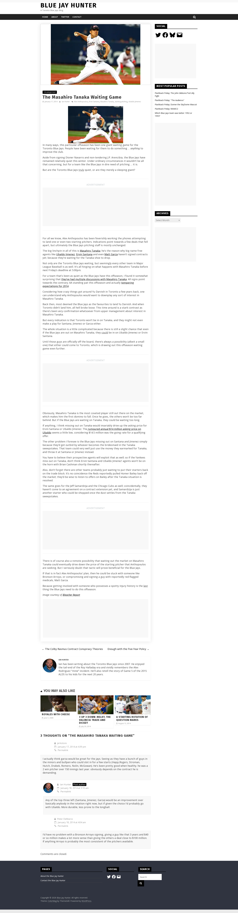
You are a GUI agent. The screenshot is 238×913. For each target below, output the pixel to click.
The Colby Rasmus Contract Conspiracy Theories (72, 649)
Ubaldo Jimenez (135, 101)
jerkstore (62, 743)
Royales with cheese (56, 714)
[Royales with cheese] (58, 697)
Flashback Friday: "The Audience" (169, 100)
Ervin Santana (94, 101)
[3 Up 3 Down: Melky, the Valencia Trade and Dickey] (95, 697)
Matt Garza (111, 254)
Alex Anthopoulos (81, 101)
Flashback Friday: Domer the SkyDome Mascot (176, 104)
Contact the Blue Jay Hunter (52, 880)
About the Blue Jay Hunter (52, 876)
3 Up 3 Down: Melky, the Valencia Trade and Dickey (95, 719)
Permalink (63, 750)
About (54, 17)
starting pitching (121, 101)
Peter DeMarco (65, 818)
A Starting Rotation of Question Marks (132, 718)
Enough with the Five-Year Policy (128, 649)
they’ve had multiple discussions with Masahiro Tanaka (94, 279)
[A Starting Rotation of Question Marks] (133, 697)
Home (45, 17)
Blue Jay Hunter (68, 5)
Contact (76, 17)
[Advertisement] (96, 207)
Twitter (65, 17)
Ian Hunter (66, 101)
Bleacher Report (71, 594)
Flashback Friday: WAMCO (166, 108)
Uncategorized (50, 92)
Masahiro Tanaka (107, 101)
